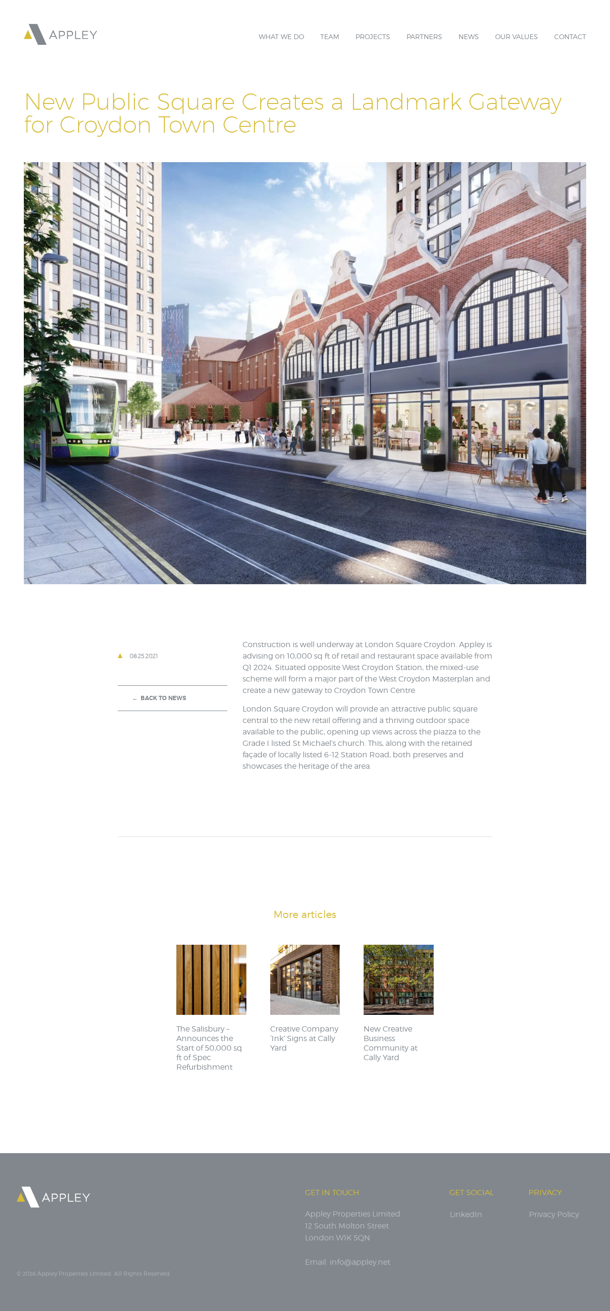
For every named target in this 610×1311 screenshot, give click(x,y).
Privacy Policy (554, 1214)
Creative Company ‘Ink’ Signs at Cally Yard (304, 1038)
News (468, 36)
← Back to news (159, 698)
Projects (373, 36)
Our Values (516, 36)
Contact (570, 36)
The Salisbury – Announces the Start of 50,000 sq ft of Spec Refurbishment (209, 1048)
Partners (424, 36)
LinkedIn (466, 1214)
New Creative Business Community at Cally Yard (390, 1043)
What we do (281, 36)
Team (329, 36)
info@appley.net (360, 1262)
